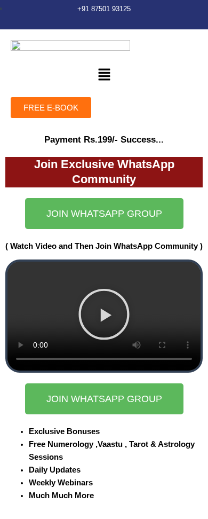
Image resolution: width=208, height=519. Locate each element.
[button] (104, 75)
